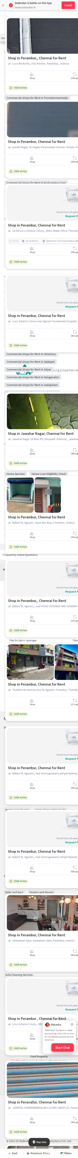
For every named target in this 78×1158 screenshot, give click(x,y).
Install (68, 5)
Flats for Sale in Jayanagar (23, 640)
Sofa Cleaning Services (19, 975)
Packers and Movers (41, 892)
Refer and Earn (14, 892)
